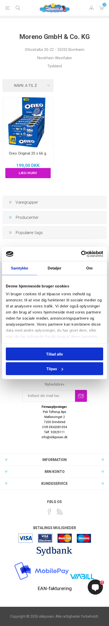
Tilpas (51, 369)
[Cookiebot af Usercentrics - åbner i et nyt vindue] (81, 254)
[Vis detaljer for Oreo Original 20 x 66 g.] (28, 122)
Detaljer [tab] (55, 268)
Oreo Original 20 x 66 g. (28, 153)
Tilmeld (81, 396)
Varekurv (101, 8)
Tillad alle (54, 354)
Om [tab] (89, 268)
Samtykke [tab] (19, 268)
